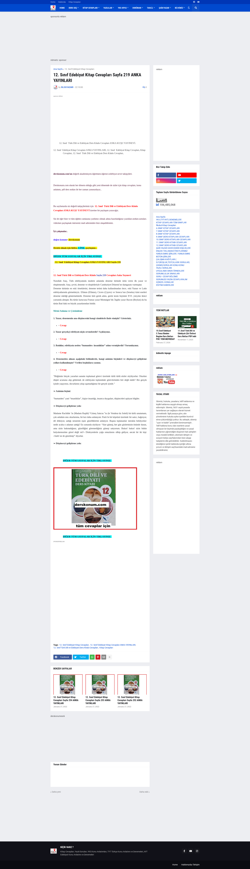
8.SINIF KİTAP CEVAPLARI (168, 234)
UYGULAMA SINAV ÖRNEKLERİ (170, 271)
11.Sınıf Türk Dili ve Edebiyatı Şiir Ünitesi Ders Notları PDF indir (187, 333)
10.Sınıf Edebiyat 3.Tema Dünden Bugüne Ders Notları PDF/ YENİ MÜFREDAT (165, 335)
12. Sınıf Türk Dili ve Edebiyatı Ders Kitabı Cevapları (75, 648)
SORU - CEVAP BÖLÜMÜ (167, 276)
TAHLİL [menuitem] (150, 8)
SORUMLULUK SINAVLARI (168, 273)
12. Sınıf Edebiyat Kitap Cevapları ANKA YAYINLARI (113, 645)
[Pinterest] (97, 657)
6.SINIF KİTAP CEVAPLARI (168, 228)
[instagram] (166, 180)
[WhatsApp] (92, 657)
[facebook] (194, 2)
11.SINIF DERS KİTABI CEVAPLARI (171, 242)
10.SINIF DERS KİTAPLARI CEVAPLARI (173, 239)
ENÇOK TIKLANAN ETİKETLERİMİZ (172, 251)
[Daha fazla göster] (109, 657)
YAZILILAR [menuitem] (107, 8)
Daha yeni (56, 792)
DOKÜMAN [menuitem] (137, 8)
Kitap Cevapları (75, 2)
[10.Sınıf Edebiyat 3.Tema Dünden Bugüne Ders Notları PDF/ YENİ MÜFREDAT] (165, 322)
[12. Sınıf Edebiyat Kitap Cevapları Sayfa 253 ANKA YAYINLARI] (100, 684)
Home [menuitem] (62, 8)
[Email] (103, 657)
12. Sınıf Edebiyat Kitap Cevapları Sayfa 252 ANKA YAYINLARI (130, 700)
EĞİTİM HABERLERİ (165, 285)
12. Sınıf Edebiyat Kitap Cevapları (79, 69)
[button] (189, 8)
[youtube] (198, 2)
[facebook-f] (166, 175)
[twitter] (187, 180)
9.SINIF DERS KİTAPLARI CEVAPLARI (172, 237)
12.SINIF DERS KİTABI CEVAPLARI (171, 245)
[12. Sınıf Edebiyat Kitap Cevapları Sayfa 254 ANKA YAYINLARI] (68, 684)
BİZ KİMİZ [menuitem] (179, 8)
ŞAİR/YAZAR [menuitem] (164, 8)
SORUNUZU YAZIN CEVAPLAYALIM (171, 279)
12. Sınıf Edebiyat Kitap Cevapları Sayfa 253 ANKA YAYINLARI (98, 700)
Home (52, 2)
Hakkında (62, 2)
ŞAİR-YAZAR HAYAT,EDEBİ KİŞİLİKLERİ (173, 248)
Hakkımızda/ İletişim (190, 864)
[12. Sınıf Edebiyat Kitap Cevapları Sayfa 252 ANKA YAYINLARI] (132, 684)
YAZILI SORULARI (164, 268)
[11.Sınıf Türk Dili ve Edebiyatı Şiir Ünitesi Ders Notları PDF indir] (187, 322)
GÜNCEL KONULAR (165, 282)
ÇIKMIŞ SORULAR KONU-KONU (170, 265)
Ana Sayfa (58, 69)
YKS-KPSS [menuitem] (122, 8)
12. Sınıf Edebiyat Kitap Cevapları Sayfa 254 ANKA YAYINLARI (65, 700)
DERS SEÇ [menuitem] (73, 8)
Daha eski (143, 792)
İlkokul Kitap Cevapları (166, 225)
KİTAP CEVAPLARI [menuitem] (90, 8)
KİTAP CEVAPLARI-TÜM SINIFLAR (171, 222)
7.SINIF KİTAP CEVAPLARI (168, 231)
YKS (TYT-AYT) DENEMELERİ (168, 219)
